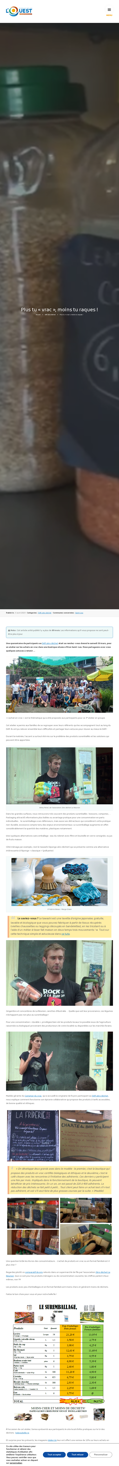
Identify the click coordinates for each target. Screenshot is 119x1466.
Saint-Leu (79, 613)
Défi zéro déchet (50, 315)
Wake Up (52, 1440)
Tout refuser (78, 1454)
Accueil (38, 315)
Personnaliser (101, 1454)
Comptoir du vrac (33, 1096)
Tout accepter (54, 1454)
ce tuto (66, 934)
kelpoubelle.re (22, 1433)
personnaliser (16, 1463)
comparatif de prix (34, 1272)
